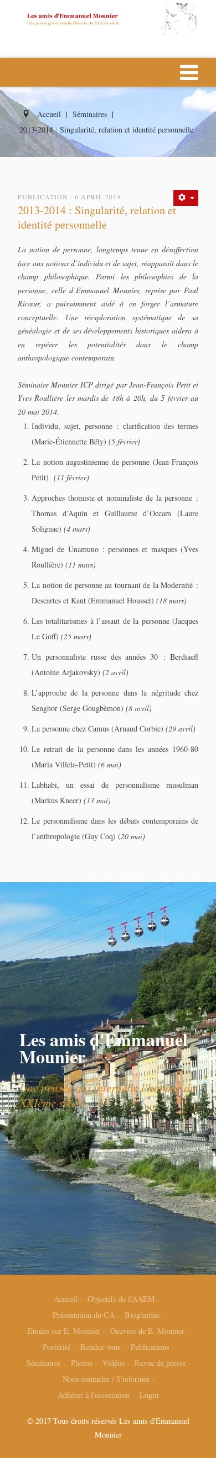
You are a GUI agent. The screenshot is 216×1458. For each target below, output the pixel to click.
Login (149, 1395)
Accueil (66, 1298)
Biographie (142, 1314)
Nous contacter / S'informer (106, 1379)
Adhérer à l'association (94, 1395)
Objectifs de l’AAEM (121, 1298)
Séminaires (43, 1363)
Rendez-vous (100, 1347)
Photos (81, 1363)
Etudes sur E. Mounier (64, 1331)
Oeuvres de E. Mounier (147, 1331)
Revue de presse (160, 1363)
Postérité (56, 1347)
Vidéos (113, 1363)
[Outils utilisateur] (185, 198)
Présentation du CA (84, 1314)
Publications (150, 1347)
